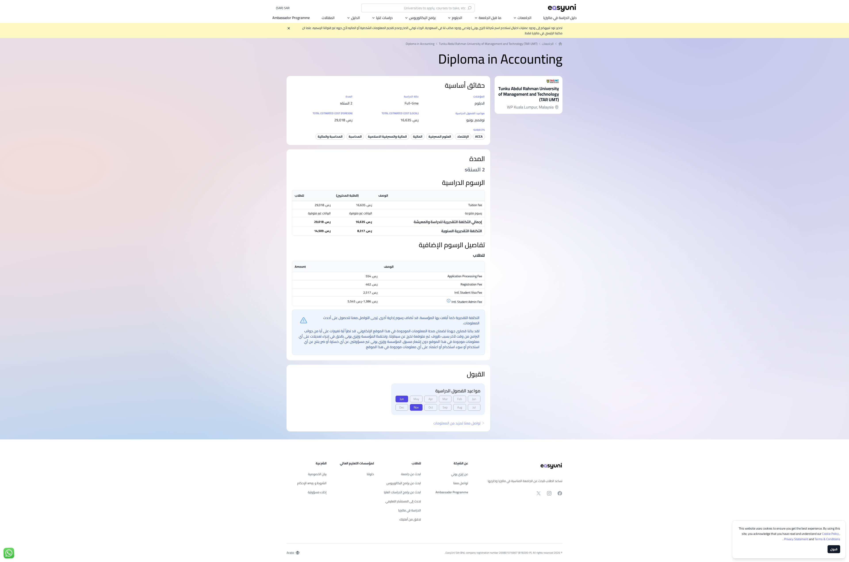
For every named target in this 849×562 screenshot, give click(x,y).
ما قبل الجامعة (490, 17)
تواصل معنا (460, 483)
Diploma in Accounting (420, 44)
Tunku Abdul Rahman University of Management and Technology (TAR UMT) (488, 44)
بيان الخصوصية (317, 474)
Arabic (290, 553)
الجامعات (524, 17)
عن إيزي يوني (459, 474)
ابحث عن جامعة (411, 474)
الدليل (355, 17)
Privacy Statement (796, 539)
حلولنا (370, 474)
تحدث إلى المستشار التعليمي (403, 501)
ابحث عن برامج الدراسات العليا (402, 492)
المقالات (328, 17)
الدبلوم (457, 17)
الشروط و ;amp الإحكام (312, 483)
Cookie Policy (830, 534)
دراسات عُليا (384, 17)
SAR (283, 8)
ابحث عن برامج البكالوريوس (403, 483)
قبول (834, 549)
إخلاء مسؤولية (317, 492)
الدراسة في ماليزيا (409, 510)
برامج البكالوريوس (422, 17)
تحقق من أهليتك (410, 519)
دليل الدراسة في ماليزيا (560, 17)
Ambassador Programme (291, 17)
